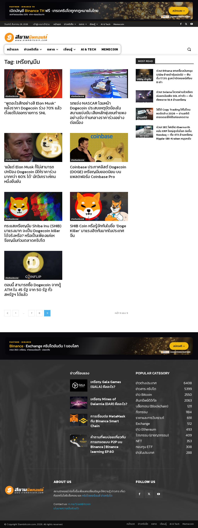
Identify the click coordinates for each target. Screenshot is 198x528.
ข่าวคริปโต (106, 496)
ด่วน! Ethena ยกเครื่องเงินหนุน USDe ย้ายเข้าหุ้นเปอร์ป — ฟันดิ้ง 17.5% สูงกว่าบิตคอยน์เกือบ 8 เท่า (174, 76)
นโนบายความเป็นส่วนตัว (66, 508)
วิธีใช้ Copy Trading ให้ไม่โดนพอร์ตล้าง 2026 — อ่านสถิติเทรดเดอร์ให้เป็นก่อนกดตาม (173, 113)
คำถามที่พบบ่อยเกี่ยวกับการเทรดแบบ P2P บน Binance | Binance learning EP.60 (108, 444)
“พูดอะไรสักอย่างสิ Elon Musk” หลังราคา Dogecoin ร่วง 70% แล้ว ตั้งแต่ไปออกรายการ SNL (32, 108)
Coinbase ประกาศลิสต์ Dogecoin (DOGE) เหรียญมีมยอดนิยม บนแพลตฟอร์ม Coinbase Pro (98, 172)
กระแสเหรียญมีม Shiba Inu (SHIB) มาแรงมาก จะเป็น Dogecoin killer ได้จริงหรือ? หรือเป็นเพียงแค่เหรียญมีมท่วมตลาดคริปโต (32, 233)
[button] (189, 49)
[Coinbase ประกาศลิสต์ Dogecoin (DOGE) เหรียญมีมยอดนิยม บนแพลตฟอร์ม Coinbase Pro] (99, 147)
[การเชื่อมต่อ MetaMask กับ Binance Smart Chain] (78, 420)
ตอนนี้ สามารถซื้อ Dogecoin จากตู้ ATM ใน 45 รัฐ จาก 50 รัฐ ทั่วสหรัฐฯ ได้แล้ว (32, 289)
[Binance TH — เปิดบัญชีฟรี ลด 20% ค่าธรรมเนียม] (99, 10)
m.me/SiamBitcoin (79, 504)
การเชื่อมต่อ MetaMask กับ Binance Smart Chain (107, 421)
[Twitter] (186, 24)
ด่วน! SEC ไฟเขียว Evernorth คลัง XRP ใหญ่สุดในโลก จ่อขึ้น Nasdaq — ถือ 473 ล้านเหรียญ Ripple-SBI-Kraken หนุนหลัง (174, 133)
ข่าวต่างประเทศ (11, 96)
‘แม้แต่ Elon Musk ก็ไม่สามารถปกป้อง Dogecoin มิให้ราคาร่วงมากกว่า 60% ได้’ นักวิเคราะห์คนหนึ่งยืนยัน (30, 174)
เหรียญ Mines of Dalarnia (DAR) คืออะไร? (108, 401)
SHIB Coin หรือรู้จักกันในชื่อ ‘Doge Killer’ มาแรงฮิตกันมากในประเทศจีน (98, 230)
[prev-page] (7, 313)
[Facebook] (181, 24)
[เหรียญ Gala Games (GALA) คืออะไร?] (78, 385)
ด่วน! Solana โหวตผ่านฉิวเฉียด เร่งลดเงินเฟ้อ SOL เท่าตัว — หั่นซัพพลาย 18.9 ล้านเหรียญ (174, 96)
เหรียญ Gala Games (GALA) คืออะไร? (105, 384)
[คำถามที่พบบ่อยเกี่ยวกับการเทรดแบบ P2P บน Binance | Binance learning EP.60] (78, 441)
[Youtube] (191, 24)
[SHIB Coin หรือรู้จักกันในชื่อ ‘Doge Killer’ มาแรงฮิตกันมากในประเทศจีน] (99, 206)
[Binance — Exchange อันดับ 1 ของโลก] (99, 346)
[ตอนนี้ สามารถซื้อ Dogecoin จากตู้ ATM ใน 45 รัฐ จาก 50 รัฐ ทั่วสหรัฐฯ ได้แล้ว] (33, 265)
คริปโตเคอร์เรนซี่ (91, 496)
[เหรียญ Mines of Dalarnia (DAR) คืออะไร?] (78, 403)
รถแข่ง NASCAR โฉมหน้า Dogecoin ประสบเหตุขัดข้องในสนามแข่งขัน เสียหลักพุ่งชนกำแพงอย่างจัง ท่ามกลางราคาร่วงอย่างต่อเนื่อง (98, 112)
